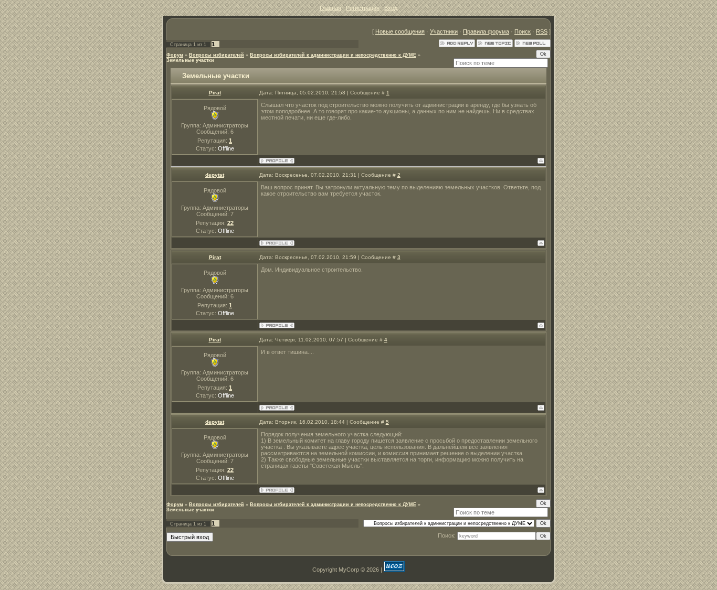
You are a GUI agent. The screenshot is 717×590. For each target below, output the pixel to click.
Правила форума (486, 31)
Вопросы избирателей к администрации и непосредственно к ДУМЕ (333, 55)
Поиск (522, 31)
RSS (541, 31)
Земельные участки (190, 60)
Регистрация (362, 8)
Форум (174, 55)
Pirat (215, 92)
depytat (214, 175)
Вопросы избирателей (216, 55)
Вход (390, 8)
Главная (330, 8)
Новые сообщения (400, 31)
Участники (444, 31)
